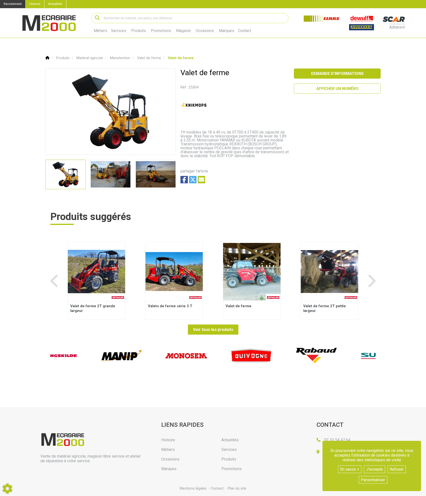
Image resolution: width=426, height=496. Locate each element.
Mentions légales (193, 488)
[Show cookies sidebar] (7, 489)
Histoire (34, 4)
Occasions (205, 31)
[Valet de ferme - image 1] (65, 174)
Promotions (161, 31)
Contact (244, 31)
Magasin (183, 31)
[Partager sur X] (192, 179)
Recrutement (13, 4)
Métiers (100, 30)
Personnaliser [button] (373, 480)
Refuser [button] (397, 469)
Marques (226, 31)
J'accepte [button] (374, 469)
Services (118, 30)
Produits (138, 30)
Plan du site (237, 488)
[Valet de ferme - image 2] (110, 174)
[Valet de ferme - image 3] (156, 174)
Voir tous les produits (213, 329)
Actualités (55, 4)
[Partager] (201, 179)
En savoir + (349, 469)
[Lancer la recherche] (97, 18)
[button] (181, 58)
